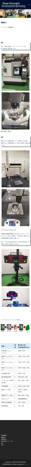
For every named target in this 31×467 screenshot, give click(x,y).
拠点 (2, 443)
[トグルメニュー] (29, 4)
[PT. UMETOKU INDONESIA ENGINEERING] (13, 4)
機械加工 (3, 437)
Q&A (2, 445)
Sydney (26, 464)
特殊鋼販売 (4, 435)
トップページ (4, 27)
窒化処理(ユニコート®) (7, 441)
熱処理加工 (4, 439)
